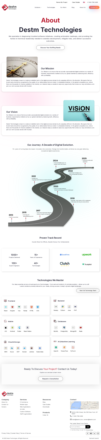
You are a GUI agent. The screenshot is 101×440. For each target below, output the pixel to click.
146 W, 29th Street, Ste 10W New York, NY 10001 (85, 413)
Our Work (63, 7)
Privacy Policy (89, 429)
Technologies (51, 7)
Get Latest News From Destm (79, 423)
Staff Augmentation (26, 414)
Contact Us (94, 7)
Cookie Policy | (15, 433)
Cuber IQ (45, 415)
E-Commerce (24, 402)
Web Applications (25, 407)
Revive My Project (61, 2)
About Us (82, 7)
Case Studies (76, 2)
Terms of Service (25, 433)
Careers (4, 407)
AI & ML (22, 409)
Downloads (46, 407)
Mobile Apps (24, 404)
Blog (73, 7)
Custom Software (25, 411)
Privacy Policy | (6, 433)
